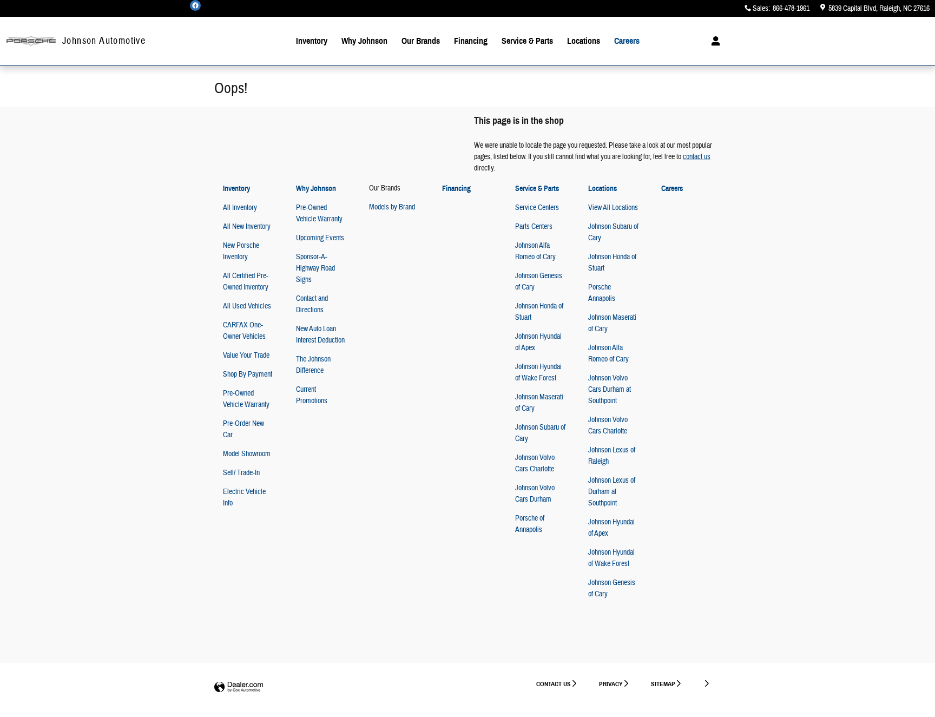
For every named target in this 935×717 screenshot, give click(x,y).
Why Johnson (364, 41)
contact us (696, 157)
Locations (583, 41)
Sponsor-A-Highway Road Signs (315, 268)
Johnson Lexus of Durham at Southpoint (611, 492)
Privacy (611, 684)
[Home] (31, 41)
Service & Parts (527, 41)
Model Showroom (247, 454)
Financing (471, 41)
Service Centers (537, 208)
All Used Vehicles (247, 306)
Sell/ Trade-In (241, 473)
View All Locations (613, 208)
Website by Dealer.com (238, 687)
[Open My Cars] (713, 41)
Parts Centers (533, 227)
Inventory (311, 41)
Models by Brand (392, 207)
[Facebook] (195, 5)
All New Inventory (247, 227)
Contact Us (553, 684)
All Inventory (240, 208)
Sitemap (663, 684)
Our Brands (420, 41)
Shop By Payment (247, 374)
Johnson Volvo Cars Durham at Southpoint (609, 389)
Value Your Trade (246, 355)
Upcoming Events (320, 238)
